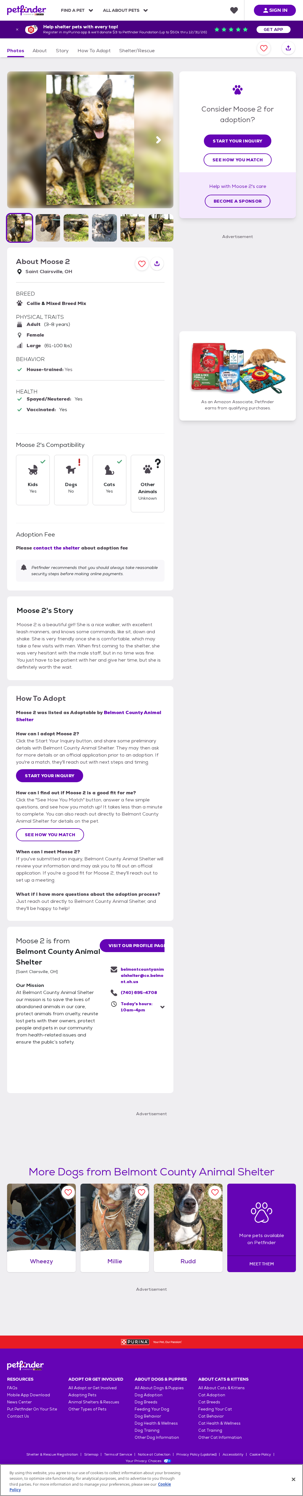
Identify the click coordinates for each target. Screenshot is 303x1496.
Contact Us (18, 1416)
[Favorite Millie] (141, 1192)
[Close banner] (17, 29)
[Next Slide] (158, 140)
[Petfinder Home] (26, 10)
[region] (151, 1480)
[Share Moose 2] (288, 48)
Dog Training (147, 1430)
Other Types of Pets (87, 1409)
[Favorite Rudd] (215, 1192)
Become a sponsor (238, 201)
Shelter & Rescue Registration (52, 1454)
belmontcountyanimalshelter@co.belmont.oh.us (142, 975)
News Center (19, 1402)
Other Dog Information (157, 1437)
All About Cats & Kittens (221, 1387)
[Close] (293, 1479)
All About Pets (121, 10)
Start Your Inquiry (49, 775)
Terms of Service (118, 1454)
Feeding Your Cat (215, 1409)
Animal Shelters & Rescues (93, 1402)
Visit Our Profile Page (138, 945)
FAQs (12, 1387)
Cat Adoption (211, 1394)
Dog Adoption (148, 1394)
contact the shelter (56, 548)
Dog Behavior (148, 1416)
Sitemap (91, 1454)
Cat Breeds (209, 1402)
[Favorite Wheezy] (68, 1192)
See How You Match (50, 834)
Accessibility (233, 1454)
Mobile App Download (28, 1394)
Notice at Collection (154, 1454)
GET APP (273, 29)
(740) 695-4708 (139, 992)
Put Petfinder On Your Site (32, 1409)
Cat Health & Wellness (219, 1423)
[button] (19, 228)
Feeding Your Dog (152, 1409)
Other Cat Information (220, 1437)
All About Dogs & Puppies (159, 1387)
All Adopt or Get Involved (92, 1387)
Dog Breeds (146, 1402)
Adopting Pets (82, 1394)
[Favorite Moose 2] (263, 48)
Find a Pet (73, 10)
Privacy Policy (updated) (196, 1454)
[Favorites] (234, 10)
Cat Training (210, 1430)
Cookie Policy (260, 1454)
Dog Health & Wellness (156, 1423)
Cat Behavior (211, 1416)
